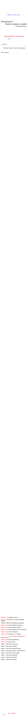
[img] (14, 6)
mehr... (2, 610)
